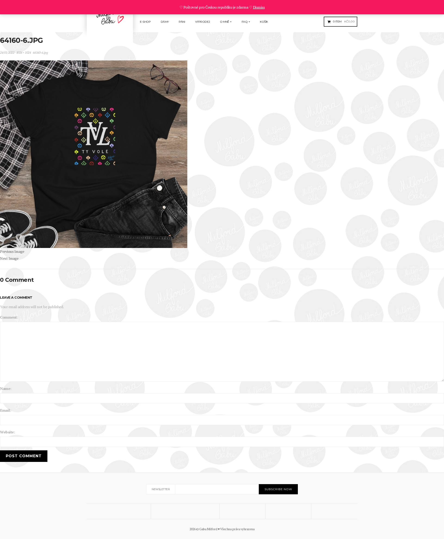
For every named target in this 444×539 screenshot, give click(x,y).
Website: (7, 432)
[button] (343, 21)
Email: (5, 410)
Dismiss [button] (259, 7)
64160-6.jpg (40, 52)
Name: (5, 388)
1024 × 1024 (23, 52)
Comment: (9, 317)
